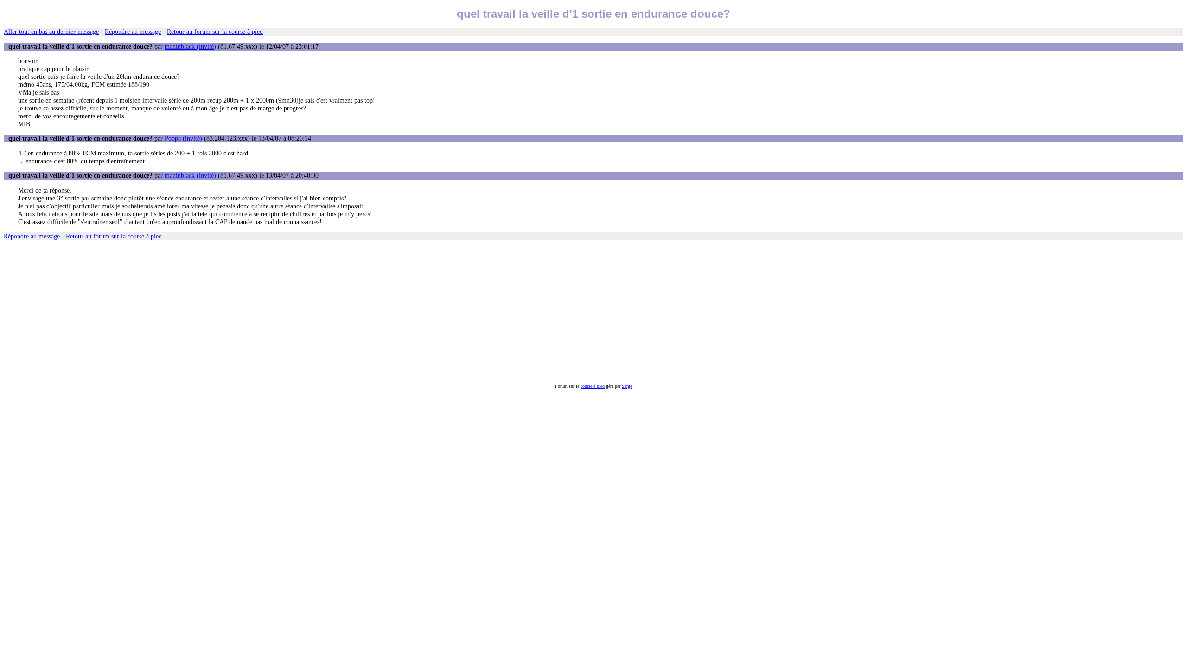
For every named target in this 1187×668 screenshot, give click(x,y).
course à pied (593, 386)
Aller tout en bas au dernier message (51, 31)
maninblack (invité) (190, 46)
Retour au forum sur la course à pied (215, 31)
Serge (627, 386)
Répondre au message (133, 31)
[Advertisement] (282, 312)
